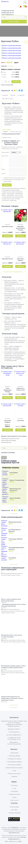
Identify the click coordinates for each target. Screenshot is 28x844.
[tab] (5, 95)
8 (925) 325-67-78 (7, 12)
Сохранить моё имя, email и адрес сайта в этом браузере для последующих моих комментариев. (14, 179)
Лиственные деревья (14, 764)
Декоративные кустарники (14, 767)
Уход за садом (14, 807)
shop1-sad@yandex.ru (8, 14)
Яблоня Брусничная (15, 522)
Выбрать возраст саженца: (11, 69)
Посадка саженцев (14, 813)
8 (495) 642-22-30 (8, 10)
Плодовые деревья (14, 756)
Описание (5, 95)
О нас (14, 788)
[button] (26, 42)
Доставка (14, 810)
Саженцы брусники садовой (8, 440)
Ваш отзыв (5, 156)
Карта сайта (14, 800)
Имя (3, 169)
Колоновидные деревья (14, 761)
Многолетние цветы (14, 773)
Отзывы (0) (21, 95)
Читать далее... (6, 129)
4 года (4, 77)
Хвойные (14, 776)
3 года (4, 74)
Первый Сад (15, 827)
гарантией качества (14, 832)
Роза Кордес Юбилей (15, 539)
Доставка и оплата (7, 98)
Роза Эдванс (14, 472)
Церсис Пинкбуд (15, 498)
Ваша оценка (5, 152)
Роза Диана (12, 558)
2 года (4, 72)
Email (3, 173)
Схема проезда (14, 732)
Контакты (15, 785)
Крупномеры (14, 753)
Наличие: (4, 66)
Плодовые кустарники (14, 759)
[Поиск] (25, 17)
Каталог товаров (14, 21)
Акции (14, 797)
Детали (13, 95)
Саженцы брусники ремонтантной (10, 438)
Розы (14, 770)
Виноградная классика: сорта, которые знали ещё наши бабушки (13, 605)
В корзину (16, 81)
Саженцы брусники (6, 442)
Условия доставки (14, 794)
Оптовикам (14, 791)
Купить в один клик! (7, 84)
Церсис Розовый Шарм (17, 480)
